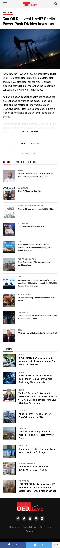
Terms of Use (31, 531)
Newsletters (14, 527)
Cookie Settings (29, 527)
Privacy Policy (45, 527)
